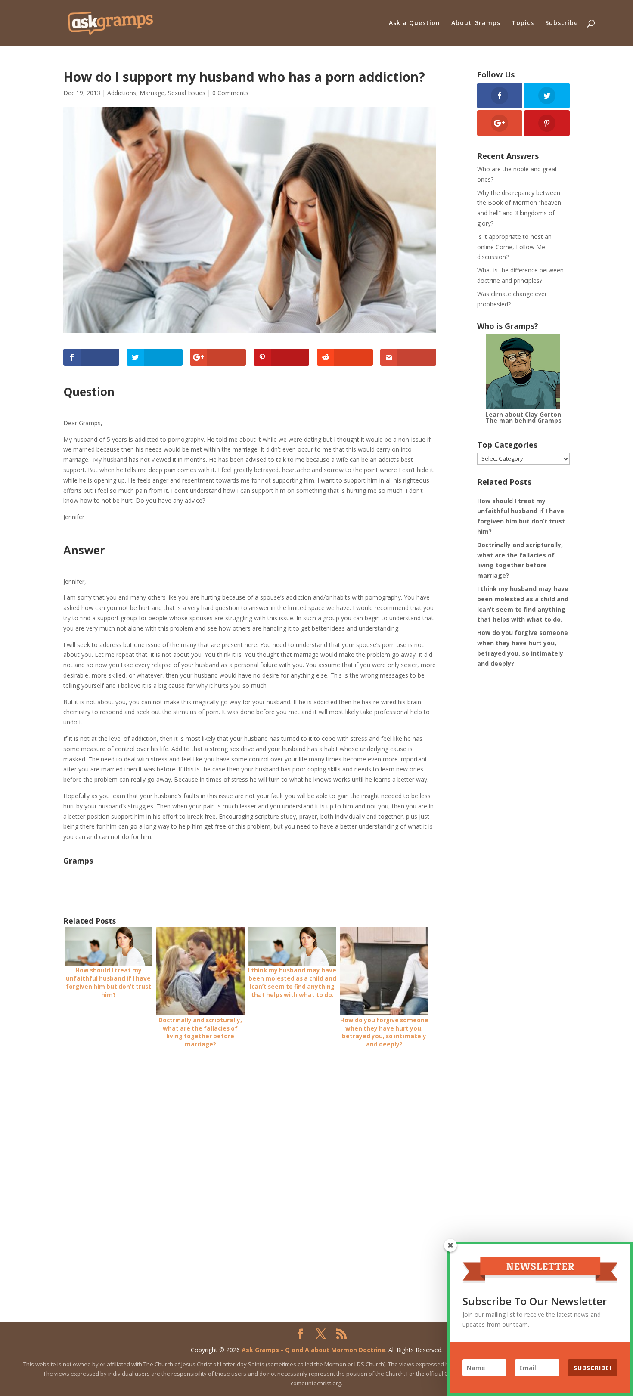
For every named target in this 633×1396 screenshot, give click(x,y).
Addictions (121, 93)
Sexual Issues (186, 93)
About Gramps (475, 23)
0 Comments (230, 93)
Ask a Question (414, 23)
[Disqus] (249, 1165)
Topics (523, 23)
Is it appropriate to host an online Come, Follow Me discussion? (514, 246)
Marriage (152, 93)
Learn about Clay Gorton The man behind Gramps (523, 417)
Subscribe (561, 23)
